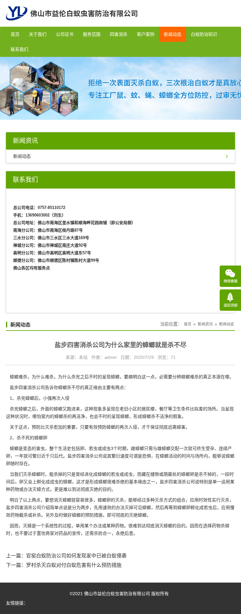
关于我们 (37, 34)
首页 (15, 34)
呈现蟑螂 (120, 416)
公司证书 (64, 34)
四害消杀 (118, 34)
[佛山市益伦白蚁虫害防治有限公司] (71, 24)
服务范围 (91, 34)
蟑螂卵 (104, 499)
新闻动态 (172, 34)
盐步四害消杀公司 (27, 387)
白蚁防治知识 (204, 34)
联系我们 (19, 49)
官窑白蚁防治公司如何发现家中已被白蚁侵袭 (76, 555)
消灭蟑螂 (163, 525)
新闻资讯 (205, 324)
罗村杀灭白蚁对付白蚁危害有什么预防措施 (73, 565)
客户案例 (145, 34)
